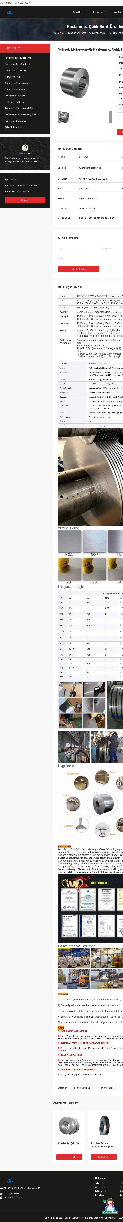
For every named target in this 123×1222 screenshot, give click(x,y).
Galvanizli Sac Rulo (14, 127)
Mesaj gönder (79, 269)
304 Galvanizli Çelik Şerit (68, 1143)
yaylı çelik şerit (106, 1088)
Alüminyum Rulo (12, 77)
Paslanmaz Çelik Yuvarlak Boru (19, 108)
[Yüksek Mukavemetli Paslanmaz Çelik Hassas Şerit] (69, 1125)
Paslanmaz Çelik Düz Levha (18, 58)
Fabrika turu (100, 1187)
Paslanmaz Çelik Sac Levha (18, 64)
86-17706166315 (31, 185)
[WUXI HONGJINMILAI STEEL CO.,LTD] (10, 12)
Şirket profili (100, 1183)
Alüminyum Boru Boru (15, 89)
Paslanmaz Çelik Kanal (15, 121)
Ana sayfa (58, 33)
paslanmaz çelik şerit (75, 33)
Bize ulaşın (99, 1195)
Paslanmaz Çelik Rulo (15, 96)
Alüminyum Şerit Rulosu (16, 83)
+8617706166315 (20, 191)
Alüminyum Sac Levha (15, 70)
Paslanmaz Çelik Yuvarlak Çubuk (20, 114)
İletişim (25, 200)
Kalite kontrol (100, 1191)
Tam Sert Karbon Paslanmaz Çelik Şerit (102, 1145)
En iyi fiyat (69, 1157)
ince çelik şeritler (82, 1088)
